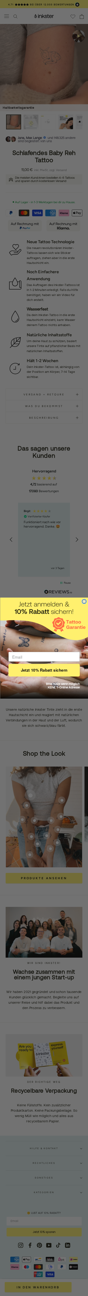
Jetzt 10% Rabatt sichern (44, 670)
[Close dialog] (84, 601)
